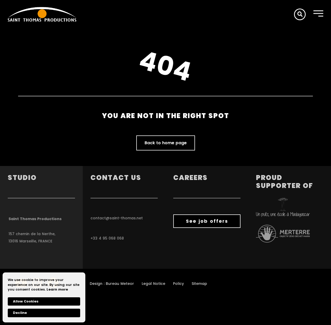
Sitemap (199, 283)
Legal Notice (153, 283)
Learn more (57, 289)
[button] (300, 14)
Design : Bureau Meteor (112, 283)
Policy (178, 283)
